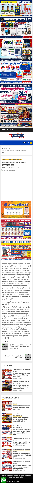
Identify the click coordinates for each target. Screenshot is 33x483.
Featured (5, 159)
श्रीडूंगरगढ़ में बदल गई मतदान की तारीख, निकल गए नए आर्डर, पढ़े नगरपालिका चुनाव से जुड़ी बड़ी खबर (22, 467)
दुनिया (22, 476)
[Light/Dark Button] (24, 142)
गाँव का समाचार (27, 369)
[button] (2, 142)
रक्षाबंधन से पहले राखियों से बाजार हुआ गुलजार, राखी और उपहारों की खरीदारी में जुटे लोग (22, 455)
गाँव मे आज (15, 371)
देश (19, 476)
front (10, 159)
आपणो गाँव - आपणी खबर (17, 159)
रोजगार (17, 478)
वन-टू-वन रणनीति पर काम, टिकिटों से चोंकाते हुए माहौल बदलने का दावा (21, 443)
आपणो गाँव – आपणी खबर (7, 476)
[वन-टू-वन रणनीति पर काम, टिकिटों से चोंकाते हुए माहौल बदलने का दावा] (7, 442)
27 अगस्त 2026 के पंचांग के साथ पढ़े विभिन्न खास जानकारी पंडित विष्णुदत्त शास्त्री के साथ (21, 375)
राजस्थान (16, 476)
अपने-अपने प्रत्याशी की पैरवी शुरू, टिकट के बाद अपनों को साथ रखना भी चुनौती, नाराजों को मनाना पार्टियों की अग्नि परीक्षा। (22, 432)
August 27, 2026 (18, 378)
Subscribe (31, 143)
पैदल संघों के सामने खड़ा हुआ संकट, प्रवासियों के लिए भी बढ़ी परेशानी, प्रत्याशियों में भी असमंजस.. (21, 386)
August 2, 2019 (15, 167)
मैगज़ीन (21, 478)
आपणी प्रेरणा (28, 476)
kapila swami (6, 167)
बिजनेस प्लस (12, 478)
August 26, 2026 (18, 390)
